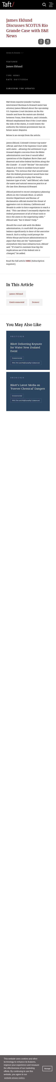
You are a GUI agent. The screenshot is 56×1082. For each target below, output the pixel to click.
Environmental (16, 302)
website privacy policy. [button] (14, 1078)
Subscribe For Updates (20, 88)
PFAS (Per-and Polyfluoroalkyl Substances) (26, 363)
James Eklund (14, 66)
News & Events (13, 53)
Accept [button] (47, 1069)
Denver (35, 302)
